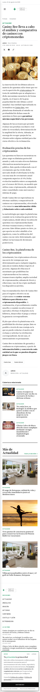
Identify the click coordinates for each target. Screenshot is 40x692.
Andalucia (6, 603)
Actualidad (13, 19)
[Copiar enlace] (13, 50)
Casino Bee (19, 107)
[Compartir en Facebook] (9, 50)
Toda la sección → (31, 453)
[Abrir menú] (4, 9)
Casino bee (7, 362)
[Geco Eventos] (20, 9)
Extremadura (8, 621)
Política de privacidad (27, 688)
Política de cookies (16, 677)
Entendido (20, 684)
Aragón (5, 606)
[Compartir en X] (4, 50)
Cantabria (6, 614)
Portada (4, 19)
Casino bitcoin (18, 362)
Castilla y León (8, 618)
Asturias (6, 610)
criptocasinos (25, 90)
